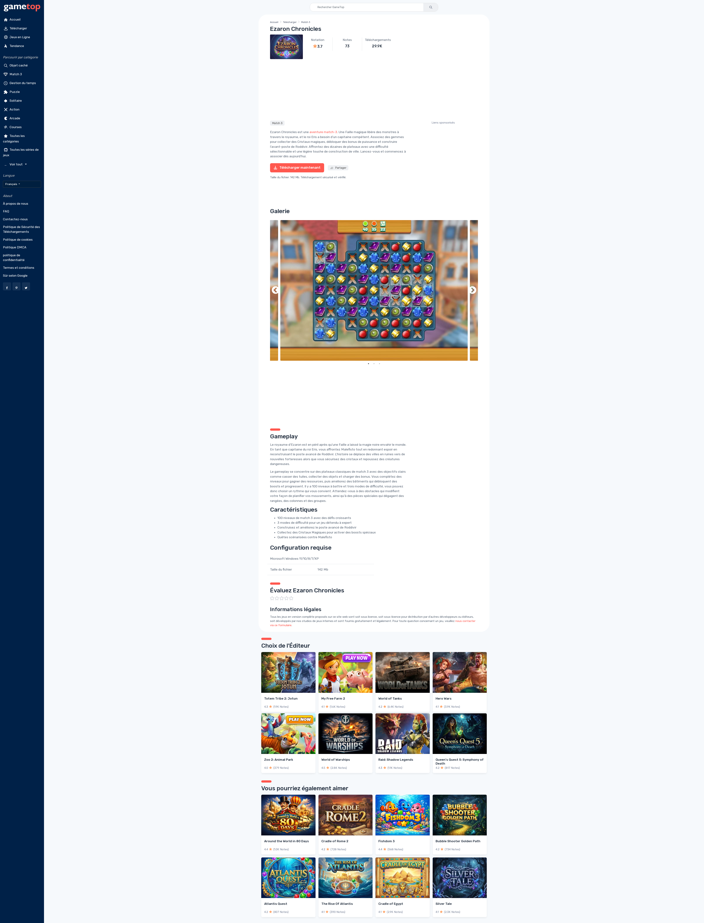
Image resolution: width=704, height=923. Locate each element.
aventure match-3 (323, 132)
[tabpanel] (374, 290)
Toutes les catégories (14, 138)
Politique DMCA (14, 247)
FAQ (6, 211)
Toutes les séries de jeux (21, 152)
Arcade (14, 118)
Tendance (16, 46)
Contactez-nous (15, 219)
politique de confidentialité (14, 257)
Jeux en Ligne (19, 37)
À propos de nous (15, 203)
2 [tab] (374, 363)
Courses (15, 127)
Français (11, 184)
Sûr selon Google (15, 275)
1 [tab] (368, 363)
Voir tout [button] (14, 164)
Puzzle (14, 92)
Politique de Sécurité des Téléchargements (21, 229)
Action (14, 109)
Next (472, 290)
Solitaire (15, 100)
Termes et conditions (18, 267)
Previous (275, 290)
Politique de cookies (18, 239)
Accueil (15, 19)
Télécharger (18, 28)
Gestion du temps (22, 83)
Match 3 (15, 74)
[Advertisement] (374, 89)
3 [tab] (379, 363)
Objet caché (18, 65)
